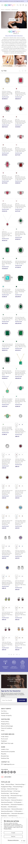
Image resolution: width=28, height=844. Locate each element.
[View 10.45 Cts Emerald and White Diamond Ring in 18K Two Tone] (20, 333)
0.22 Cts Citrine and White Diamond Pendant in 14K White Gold (7, 522)
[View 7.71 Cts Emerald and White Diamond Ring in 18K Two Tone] (7, 306)
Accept (13, 832)
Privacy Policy (5, 721)
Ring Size (3, 753)
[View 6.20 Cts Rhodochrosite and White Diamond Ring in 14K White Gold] (7, 164)
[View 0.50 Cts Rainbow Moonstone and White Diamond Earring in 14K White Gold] (20, 567)
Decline (13, 836)
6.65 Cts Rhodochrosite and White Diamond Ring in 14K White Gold (20, 121)
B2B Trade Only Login (7, 743)
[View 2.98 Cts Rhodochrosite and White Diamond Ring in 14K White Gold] (7, 192)
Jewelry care (5, 749)
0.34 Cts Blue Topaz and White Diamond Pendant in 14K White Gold (20, 522)
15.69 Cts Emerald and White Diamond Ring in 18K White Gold (7, 372)
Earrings (3, 789)
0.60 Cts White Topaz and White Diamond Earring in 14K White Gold (7, 552)
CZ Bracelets (18, 811)
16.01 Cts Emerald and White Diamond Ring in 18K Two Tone (20, 319)
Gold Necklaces (12, 815)
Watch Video (12, 19)
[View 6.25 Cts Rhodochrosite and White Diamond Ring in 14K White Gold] (20, 164)
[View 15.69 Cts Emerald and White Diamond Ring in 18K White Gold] (7, 360)
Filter (5, 70)
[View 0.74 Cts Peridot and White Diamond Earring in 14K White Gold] (7, 599)
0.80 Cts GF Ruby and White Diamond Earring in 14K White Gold (7, 644)
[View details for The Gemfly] (9, 5)
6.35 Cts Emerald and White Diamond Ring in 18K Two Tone (20, 262)
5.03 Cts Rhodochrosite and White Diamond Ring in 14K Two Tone (7, 149)
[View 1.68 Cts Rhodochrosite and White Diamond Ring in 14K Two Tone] (20, 192)
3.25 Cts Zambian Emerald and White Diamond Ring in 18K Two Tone (20, 233)
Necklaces (4, 815)
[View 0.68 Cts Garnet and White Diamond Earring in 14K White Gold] (20, 599)
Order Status (4, 736)
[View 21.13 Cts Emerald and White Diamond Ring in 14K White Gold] (20, 278)
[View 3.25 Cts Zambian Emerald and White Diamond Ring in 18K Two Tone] (20, 220)
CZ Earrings (16, 791)
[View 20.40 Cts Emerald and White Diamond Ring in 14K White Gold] (7, 250)
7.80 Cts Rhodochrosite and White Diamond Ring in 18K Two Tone (7, 121)
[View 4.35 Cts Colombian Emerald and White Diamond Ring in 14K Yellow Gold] (7, 416)
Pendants (3, 798)
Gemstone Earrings (6, 791)
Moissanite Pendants (17, 804)
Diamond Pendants (16, 800)
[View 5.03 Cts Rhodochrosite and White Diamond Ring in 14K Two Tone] (7, 136)
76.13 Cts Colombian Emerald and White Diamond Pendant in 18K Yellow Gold (20, 372)
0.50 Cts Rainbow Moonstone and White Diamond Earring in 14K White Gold (20, 583)
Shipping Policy (5, 723)
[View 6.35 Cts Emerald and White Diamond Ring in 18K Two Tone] (20, 250)
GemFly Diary (5, 713)
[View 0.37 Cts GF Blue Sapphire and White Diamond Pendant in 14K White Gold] (7, 567)
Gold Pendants (12, 798)
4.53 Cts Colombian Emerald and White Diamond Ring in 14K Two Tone (20, 400)
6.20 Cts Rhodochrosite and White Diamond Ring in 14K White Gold (7, 177)
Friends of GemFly (6, 715)
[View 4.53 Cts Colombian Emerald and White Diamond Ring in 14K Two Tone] (20, 388)
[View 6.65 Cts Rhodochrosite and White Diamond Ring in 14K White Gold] (20, 108)
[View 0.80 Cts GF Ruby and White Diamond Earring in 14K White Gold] (7, 629)
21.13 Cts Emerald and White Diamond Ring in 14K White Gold (20, 291)
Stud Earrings (5, 793)
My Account (4, 739)
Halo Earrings (14, 793)
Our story (4, 711)
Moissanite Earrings (16, 795)
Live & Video (7, 777)
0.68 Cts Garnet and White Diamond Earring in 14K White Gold (20, 614)
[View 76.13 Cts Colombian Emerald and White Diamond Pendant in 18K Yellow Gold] (20, 360)
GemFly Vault (15, 9)
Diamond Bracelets (17, 809)
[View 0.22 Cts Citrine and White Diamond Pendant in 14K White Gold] (7, 507)
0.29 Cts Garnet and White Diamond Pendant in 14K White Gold (7, 492)
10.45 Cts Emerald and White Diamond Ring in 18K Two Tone (20, 345)
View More (16, 427)
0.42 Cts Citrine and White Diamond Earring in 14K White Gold (20, 644)
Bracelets (4, 806)
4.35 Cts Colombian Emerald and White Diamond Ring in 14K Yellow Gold (7, 429)
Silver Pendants (5, 800)
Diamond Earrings (12, 789)
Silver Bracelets (5, 809)
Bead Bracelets (5, 813)
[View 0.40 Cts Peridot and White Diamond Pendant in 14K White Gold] (20, 477)
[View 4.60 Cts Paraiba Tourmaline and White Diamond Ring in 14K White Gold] (7, 278)
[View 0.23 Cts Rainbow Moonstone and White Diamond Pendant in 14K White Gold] (7, 446)
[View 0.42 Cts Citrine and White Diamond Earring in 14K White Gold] (20, 629)
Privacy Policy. (8, 828)
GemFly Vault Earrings (20, 65)
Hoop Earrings (5, 795)
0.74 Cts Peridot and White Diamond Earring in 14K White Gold (7, 614)
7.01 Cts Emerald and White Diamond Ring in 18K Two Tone (7, 345)
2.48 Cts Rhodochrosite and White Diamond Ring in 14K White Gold (20, 149)
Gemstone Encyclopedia (8, 751)
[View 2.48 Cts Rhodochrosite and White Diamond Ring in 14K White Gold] (20, 136)
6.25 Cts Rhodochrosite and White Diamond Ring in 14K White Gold (20, 177)
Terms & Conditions (6, 728)
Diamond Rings (10, 784)
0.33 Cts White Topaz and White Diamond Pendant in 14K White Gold (20, 431)
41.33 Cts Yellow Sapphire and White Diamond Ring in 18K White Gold (7, 93)
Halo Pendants (5, 804)
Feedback (4, 741)
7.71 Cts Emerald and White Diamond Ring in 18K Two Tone (7, 319)
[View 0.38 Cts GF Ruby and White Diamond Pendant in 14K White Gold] (20, 446)
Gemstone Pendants (7, 802)
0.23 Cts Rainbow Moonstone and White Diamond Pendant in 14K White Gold (6, 462)
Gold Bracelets (12, 806)
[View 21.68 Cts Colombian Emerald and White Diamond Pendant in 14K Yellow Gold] (7, 388)
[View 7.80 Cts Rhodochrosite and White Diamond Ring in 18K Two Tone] (7, 108)
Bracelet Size (5, 756)
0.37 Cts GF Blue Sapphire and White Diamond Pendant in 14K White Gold (7, 582)
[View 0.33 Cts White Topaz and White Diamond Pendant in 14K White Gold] (20, 416)
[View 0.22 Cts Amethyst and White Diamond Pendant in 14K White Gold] (20, 537)
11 (16, 654)
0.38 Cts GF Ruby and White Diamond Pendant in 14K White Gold (20, 461)
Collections (7, 9)
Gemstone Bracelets (7, 811)
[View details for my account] (23, 6)
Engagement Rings (6, 786)
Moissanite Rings (17, 786)
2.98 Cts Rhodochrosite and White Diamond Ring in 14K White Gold (7, 205)
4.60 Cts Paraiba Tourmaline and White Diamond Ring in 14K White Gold (7, 291)
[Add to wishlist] (12, 76)
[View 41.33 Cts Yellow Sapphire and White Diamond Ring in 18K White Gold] (7, 80)
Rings (2, 784)
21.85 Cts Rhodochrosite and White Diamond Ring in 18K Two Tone (20, 93)
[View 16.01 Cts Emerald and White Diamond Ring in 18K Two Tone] (20, 306)
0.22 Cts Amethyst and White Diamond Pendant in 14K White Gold (20, 552)
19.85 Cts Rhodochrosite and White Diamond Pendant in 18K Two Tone (7, 234)
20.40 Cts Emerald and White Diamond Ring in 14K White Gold (7, 263)
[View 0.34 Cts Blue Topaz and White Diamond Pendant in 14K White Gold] (20, 507)
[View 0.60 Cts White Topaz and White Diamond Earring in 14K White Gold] (7, 537)
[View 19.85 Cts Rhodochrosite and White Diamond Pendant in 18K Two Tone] (7, 220)
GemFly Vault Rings (7, 65)
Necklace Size (5, 758)
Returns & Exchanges (7, 726)
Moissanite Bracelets (17, 813)
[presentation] (25, 61)
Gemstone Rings (19, 784)
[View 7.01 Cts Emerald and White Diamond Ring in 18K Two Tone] (7, 333)
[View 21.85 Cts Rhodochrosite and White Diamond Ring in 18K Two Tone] (20, 80)
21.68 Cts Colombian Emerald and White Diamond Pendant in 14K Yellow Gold (7, 400)
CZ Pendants (17, 802)
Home (2, 9)
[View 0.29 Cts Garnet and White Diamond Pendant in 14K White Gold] (7, 477)
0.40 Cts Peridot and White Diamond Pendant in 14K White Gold (20, 492)
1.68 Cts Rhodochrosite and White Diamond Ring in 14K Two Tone (20, 205)
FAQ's (2, 730)
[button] (26, 5)
